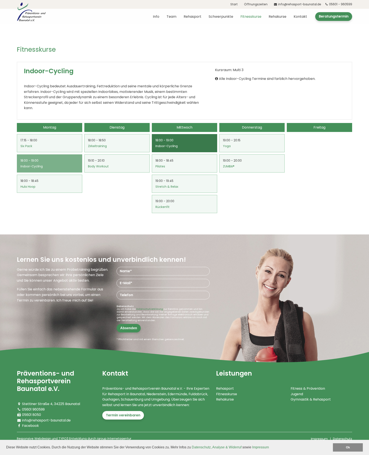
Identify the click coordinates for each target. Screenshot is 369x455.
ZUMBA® (228, 166)
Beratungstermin (333, 16)
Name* (126, 271)
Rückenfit (162, 207)
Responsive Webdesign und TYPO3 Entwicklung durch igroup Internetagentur (74, 438)
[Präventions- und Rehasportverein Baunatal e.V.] (31, 11)
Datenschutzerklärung (149, 309)
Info (156, 16)
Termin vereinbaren (123, 415)
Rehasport (192, 16)
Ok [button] (348, 447)
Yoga (227, 146)
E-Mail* (126, 283)
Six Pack (26, 146)
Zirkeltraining (97, 146)
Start (234, 4)
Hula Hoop (27, 186)
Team (171, 16)
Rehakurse (277, 16)
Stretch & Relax (166, 186)
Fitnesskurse (250, 16)
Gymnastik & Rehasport (311, 399)
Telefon (126, 295)
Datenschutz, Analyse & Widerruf (217, 447)
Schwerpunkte (221, 16)
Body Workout (98, 166)
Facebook (30, 425)
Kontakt (300, 16)
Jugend (297, 394)
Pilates (160, 166)
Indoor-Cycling (31, 166)
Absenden (128, 328)
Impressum (260, 447)
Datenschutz (342, 439)
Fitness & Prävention (308, 388)
